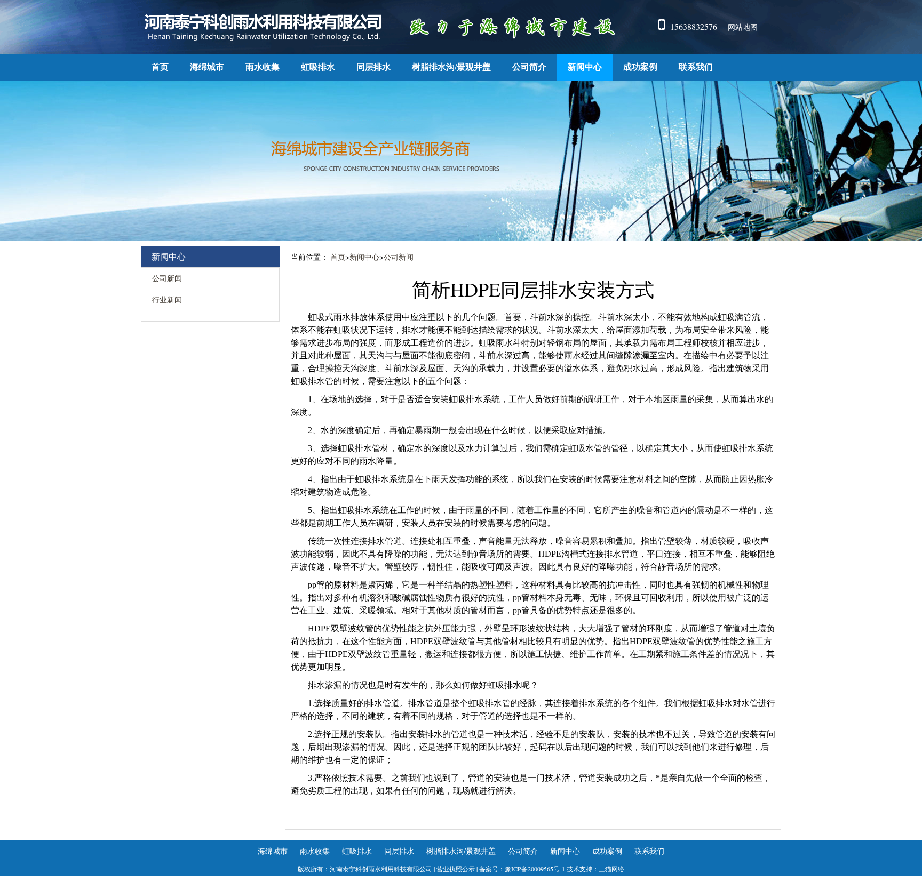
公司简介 (529, 66)
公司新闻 (167, 278)
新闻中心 (585, 66)
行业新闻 (167, 299)
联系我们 (696, 66)
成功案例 (640, 66)
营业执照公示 (455, 868)
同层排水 (373, 66)
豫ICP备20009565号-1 (535, 868)
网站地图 (743, 27)
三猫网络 (611, 868)
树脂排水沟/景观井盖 (451, 66)
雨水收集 (262, 66)
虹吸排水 (318, 66)
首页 (160, 66)
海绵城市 (207, 66)
